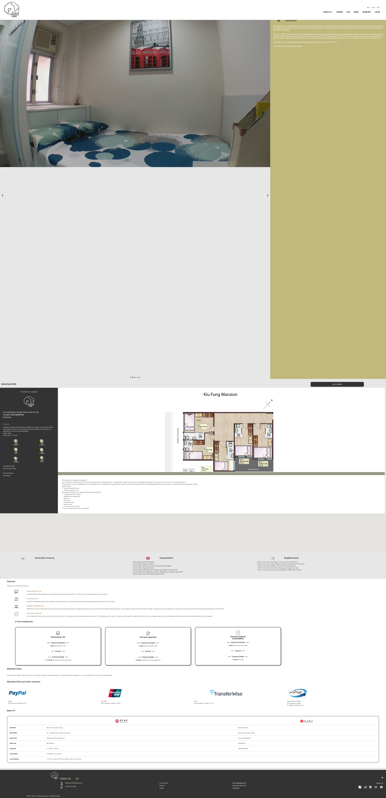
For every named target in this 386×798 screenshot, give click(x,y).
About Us (327, 12)
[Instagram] (375, 787)
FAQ (348, 12)
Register (367, 12)
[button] (2, 195)
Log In (377, 12)
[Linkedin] (370, 787)
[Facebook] (381, 787)
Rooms (340, 12)
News (356, 12)
